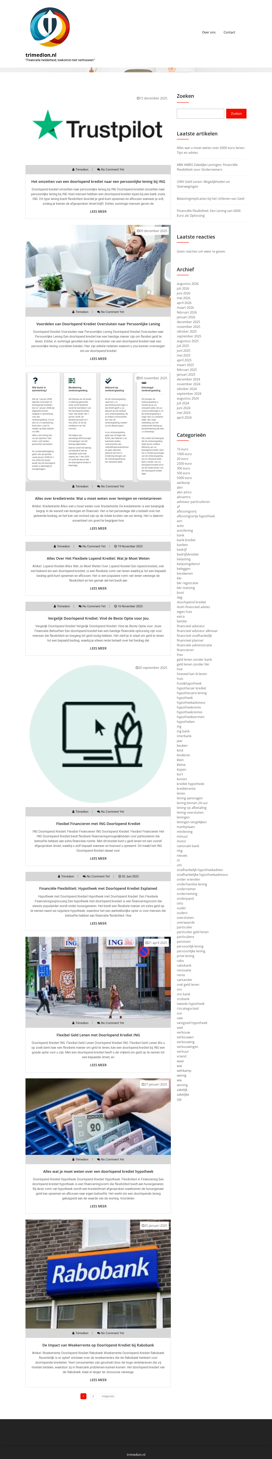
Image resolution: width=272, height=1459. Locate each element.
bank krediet (186, 540)
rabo (180, 960)
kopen (181, 769)
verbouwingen (187, 1047)
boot (180, 592)
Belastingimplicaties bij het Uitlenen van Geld (210, 198)
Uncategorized (188, 1008)
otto (180, 903)
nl (178, 860)
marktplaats (186, 827)
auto (180, 525)
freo (180, 655)
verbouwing (186, 1042)
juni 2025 (183, 350)
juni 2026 (183, 293)
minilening (185, 831)
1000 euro (184, 454)
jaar (180, 741)
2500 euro (184, 463)
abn (180, 487)
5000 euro (184, 478)
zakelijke (183, 1094)
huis (180, 678)
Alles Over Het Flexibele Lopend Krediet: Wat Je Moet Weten (98, 558)
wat (179, 1066)
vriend (181, 1056)
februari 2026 (187, 312)
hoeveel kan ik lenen (192, 674)
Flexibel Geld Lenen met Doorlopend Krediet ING (98, 1035)
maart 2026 (185, 307)
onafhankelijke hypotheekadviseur (202, 874)
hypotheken (186, 721)
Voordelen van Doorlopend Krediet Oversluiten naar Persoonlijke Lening (98, 323)
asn (179, 521)
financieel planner (190, 640)
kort (180, 774)
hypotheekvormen (190, 717)
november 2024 (188, 384)
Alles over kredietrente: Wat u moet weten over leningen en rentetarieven (98, 498)
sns (179, 989)
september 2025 (189, 336)
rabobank (184, 965)
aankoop (183, 482)
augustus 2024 (188, 398)
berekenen (185, 573)
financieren (185, 650)
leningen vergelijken (192, 822)
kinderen (183, 755)
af (178, 506)
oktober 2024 (187, 389)
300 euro (183, 468)
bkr (179, 578)
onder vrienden (188, 879)
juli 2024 (183, 403)
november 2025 (188, 326)
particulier (184, 927)
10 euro (182, 449)
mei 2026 (183, 298)
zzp (179, 1099)
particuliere (185, 937)
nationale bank (188, 846)
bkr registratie (187, 583)
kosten (182, 779)
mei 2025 (183, 355)
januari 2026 (186, 317)
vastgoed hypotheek (192, 1023)
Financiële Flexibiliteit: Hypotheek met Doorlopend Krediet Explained (98, 888)
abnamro (184, 497)
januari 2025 (186, 374)
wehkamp (184, 1070)
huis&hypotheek (189, 683)
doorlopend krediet (191, 602)
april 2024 (184, 417)
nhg (180, 851)
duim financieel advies (193, 607)
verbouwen (185, 1037)
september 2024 (189, 393)
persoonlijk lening (190, 946)
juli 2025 (183, 346)
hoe (180, 669)
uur (179, 1013)
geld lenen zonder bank (194, 659)
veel (180, 1027)
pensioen (184, 941)
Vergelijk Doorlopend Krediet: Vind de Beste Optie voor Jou (98, 618)
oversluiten (185, 917)
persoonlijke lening (191, 951)
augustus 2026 (188, 283)
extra (181, 616)
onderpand (185, 898)
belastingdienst (188, 564)
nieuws (182, 855)
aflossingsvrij (186, 511)
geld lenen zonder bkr (193, 664)
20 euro (182, 459)
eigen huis (184, 611)
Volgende (108, 1396)
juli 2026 (183, 288)
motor (181, 841)
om (179, 865)
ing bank (183, 731)
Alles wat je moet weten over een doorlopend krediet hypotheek (98, 1171)
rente (181, 975)
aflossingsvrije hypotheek (196, 516)
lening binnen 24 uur (192, 803)
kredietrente (186, 788)
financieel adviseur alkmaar (197, 631)
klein (180, 760)
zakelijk (182, 1090)
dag (179, 597)
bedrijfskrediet (188, 554)
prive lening (185, 956)
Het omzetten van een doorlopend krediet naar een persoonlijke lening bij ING (98, 181)
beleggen (184, 568)
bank (180, 535)
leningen (183, 817)
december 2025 (188, 322)
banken (182, 545)
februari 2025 (187, 369)
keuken (182, 745)
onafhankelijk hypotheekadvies (200, 870)
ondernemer (186, 889)
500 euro (183, 473)
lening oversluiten (190, 812)
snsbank (183, 999)
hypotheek (185, 698)
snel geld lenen (188, 984)
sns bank (183, 994)
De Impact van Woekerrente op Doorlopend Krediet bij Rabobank (98, 1345)
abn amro (184, 492)
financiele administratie (194, 645)
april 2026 (184, 303)
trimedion (81, 169)
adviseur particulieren (193, 502)
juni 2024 (183, 408)
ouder (181, 908)
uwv (180, 1018)
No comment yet (112, 169)
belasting (184, 559)
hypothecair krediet (191, 688)
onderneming (187, 894)
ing (179, 726)
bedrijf (182, 549)
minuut (182, 836)
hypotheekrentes (190, 712)
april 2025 (184, 360)
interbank (184, 736)
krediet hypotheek (190, 784)
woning (182, 1085)
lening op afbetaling (191, 807)
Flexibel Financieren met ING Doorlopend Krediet (98, 823)
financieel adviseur (191, 626)
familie (182, 621)
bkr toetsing (186, 588)
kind (180, 750)
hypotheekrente (189, 707)
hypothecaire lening (192, 693)
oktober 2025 (187, 331)
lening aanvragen (190, 798)
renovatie (184, 970)
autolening (185, 530)
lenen (181, 793)
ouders (182, 913)
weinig (181, 1075)
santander (184, 980)
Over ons (209, 32)
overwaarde (186, 922)
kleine (181, 764)
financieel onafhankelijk (194, 635)
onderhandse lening (192, 884)
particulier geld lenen (193, 932)
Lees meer (98, 211)
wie (179, 1080)
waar (180, 1061)
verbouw (183, 1032)
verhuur (183, 1051)
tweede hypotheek (190, 1003)
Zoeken (185, 95)
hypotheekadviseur (191, 702)
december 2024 (188, 379)
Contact (229, 32)
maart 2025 (185, 365)
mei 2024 (183, 413)
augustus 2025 (188, 341)
